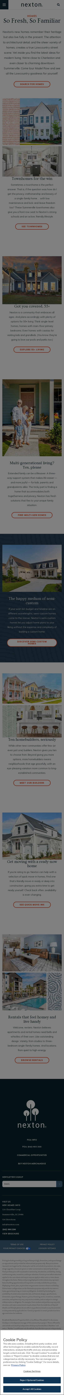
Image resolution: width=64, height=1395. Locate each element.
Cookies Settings (32, 1371)
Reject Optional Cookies (32, 1380)
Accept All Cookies (32, 1389)
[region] (32, 1362)
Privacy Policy (18, 1365)
